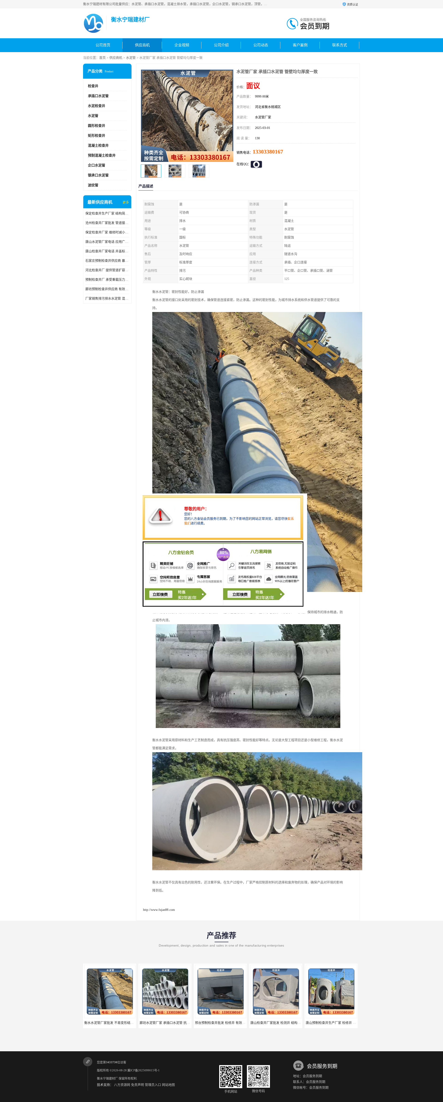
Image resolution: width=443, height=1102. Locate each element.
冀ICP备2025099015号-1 (143, 1070)
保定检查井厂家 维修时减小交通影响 (107, 232)
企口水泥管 (96, 165)
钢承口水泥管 (98, 175)
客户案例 (300, 45)
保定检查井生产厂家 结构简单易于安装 (107, 213)
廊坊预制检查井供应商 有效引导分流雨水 (107, 289)
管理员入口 (153, 1085)
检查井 (93, 86)
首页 (102, 57)
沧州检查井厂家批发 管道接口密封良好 (107, 223)
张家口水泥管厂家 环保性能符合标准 (332, 1023)
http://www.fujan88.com (159, 910)
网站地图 (168, 1085)
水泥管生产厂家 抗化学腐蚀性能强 (275, 1023)
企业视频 (181, 45)
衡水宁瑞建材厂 (107, 1078)
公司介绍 (221, 45)
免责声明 (137, 1085)
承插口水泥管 (98, 96)
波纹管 (93, 185)
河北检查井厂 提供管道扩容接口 (107, 270)
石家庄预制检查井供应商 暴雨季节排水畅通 (107, 260)
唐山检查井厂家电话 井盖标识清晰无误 (107, 251)
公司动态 (260, 45)
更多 (126, 202)
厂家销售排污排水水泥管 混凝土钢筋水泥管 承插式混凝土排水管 (107, 298)
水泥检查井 (96, 106)
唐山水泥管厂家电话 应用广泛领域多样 (107, 242)
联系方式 (339, 45)
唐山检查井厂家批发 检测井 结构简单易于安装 (173, 1023)
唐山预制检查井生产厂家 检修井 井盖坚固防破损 (230, 1023)
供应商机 (142, 45)
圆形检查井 (96, 126)
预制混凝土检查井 (102, 155)
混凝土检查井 (98, 145)
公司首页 (103, 45)
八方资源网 (122, 1085)
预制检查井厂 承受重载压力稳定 (107, 279)
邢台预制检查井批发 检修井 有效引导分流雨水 (117, 1023)
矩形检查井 (96, 135)
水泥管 (131, 57)
